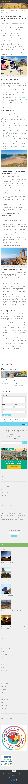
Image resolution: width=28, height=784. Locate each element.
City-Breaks (4, 654)
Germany (18, 517)
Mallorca (12, 519)
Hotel (12, 10)
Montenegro (23, 519)
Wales (23, 523)
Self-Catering (5, 492)
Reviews (4, 489)
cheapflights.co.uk (13, 330)
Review (21, 521)
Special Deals (5, 699)
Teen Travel (5, 702)
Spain (14, 523)
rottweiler (25, 521)
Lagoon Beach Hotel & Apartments (13, 104)
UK (18, 523)
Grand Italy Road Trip (7, 667)
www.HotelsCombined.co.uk (19, 356)
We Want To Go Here (7, 718)
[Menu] (26, 1)
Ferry (5, 517)
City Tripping (5, 651)
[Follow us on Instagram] (22, 424)
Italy (2, 519)
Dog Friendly (24, 515)
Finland (8, 517)
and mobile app (17, 51)
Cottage (14, 515)
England (2, 517)
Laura (3, 23)
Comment (5, 395)
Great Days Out (5, 670)
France (13, 517)
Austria (18, 513)
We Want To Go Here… (7, 505)
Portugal (18, 521)
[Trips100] (6, 765)
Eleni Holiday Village (12, 324)
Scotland (5, 523)
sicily (8, 523)
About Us (4, 476)
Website (4, 409)
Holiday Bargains (6, 486)
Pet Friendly (5, 683)
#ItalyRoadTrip (6, 513)
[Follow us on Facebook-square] (24, 424)
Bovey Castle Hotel (7, 183)
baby (20, 513)
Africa (12, 513)
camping (4, 645)
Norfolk (6, 521)
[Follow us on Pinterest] (26, 424)
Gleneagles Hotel (7, 196)
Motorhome (3, 521)
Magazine (4, 680)
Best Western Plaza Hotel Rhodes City (15, 296)
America (14, 513)
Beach (2, 10)
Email (16, 404)
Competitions (5, 479)
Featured (7, 10)
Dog (20, 515)
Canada (6, 515)
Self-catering (5, 692)
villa (20, 523)
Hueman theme (21, 777)
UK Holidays (8, 12)
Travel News (5, 708)
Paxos (14, 521)
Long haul (4, 677)
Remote (4, 686)
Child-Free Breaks (6, 648)
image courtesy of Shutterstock (18, 75)
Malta (16, 519)
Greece (21, 517)
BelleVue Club (9, 283)
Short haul (18, 10)
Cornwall (10, 515)
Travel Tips (4, 499)
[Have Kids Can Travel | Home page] (8, 2)
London (8, 519)
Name (4, 404)
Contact (4, 483)
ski (10, 523)
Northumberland (10, 521)
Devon (18, 515)
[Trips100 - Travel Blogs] (6, 762)
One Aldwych (6, 124)
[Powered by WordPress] (9, 777)
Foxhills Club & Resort (8, 223)
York (7, 524)
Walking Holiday (3, 524)
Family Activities (5, 661)
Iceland (25, 517)
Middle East (19, 519)
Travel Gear (5, 495)
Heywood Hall (6, 236)
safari (2, 523)
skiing (12, 523)
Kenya (5, 519)
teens (16, 523)
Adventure (4, 638)
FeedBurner (17, 538)
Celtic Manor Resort (7, 136)
